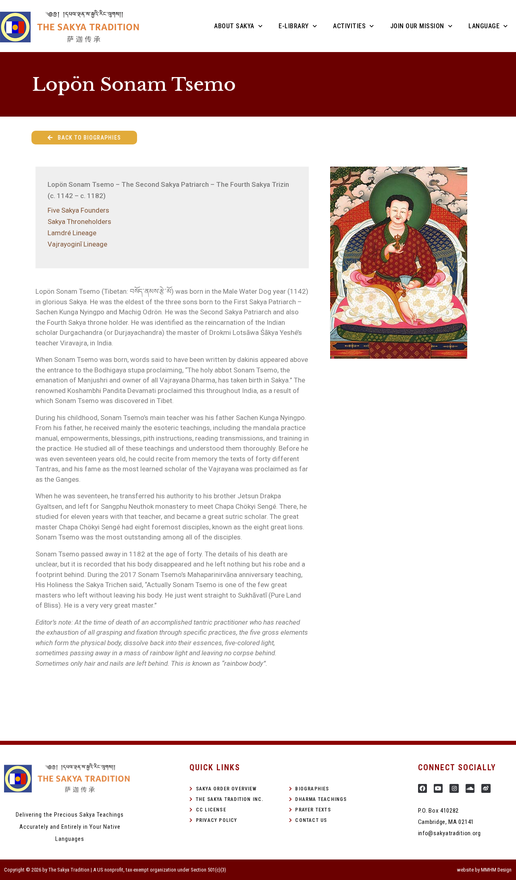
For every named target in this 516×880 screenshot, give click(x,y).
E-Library (294, 26)
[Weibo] (485, 788)
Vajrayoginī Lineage (77, 244)
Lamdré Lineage (72, 233)
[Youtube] (438, 788)
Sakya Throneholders (79, 221)
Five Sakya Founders (78, 210)
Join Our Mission (417, 26)
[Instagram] (453, 788)
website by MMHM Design (484, 870)
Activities (349, 26)
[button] (84, 137)
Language (483, 26)
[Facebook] (422, 788)
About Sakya (234, 26)
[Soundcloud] (470, 788)
